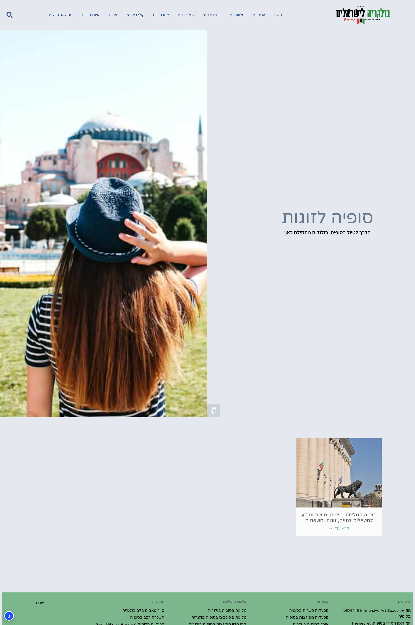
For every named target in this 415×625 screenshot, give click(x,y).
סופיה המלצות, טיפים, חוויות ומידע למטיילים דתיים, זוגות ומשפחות (339, 517)
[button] (9, 15)
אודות (40, 602)
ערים (261, 15)
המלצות (188, 15)
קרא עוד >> (339, 528)
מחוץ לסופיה (62, 15)
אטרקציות (161, 15)
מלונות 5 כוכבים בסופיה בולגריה (219, 617)
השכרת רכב (90, 15)
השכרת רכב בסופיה (147, 617)
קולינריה (138, 15)
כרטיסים (214, 15)
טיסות (114, 15)
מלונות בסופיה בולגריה (227, 610)
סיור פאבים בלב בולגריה (143, 610)
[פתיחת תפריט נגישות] (9, 616)
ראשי (277, 15)
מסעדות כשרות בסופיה (309, 610)
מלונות (239, 15)
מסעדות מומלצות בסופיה (307, 617)
